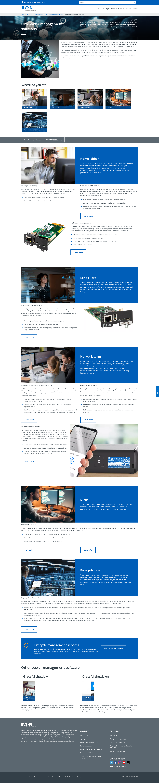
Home (22, 14)
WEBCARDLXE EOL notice (54, 140)
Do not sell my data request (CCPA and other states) (64, 777)
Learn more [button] (88, 216)
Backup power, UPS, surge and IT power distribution (48, 14)
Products (29, 14)
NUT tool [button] (28, 550)
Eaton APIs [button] (88, 550)
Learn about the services (113, 648)
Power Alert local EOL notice (32, 140)
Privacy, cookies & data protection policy (33, 777)
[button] (157, 391)
